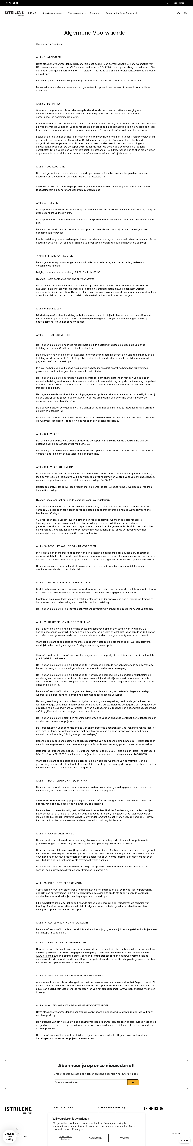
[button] (9, 1136)
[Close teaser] (17, 1129)
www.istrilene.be (51, 67)
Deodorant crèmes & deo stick (121, 13)
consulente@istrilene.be (87, 754)
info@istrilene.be (127, 70)
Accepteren (95, 1138)
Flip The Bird (21, 1136)
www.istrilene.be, (104, 173)
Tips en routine (76, 13)
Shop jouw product (52, 13)
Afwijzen (124, 1138)
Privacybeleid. (80, 1129)
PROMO (32, 13)
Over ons (95, 13)
